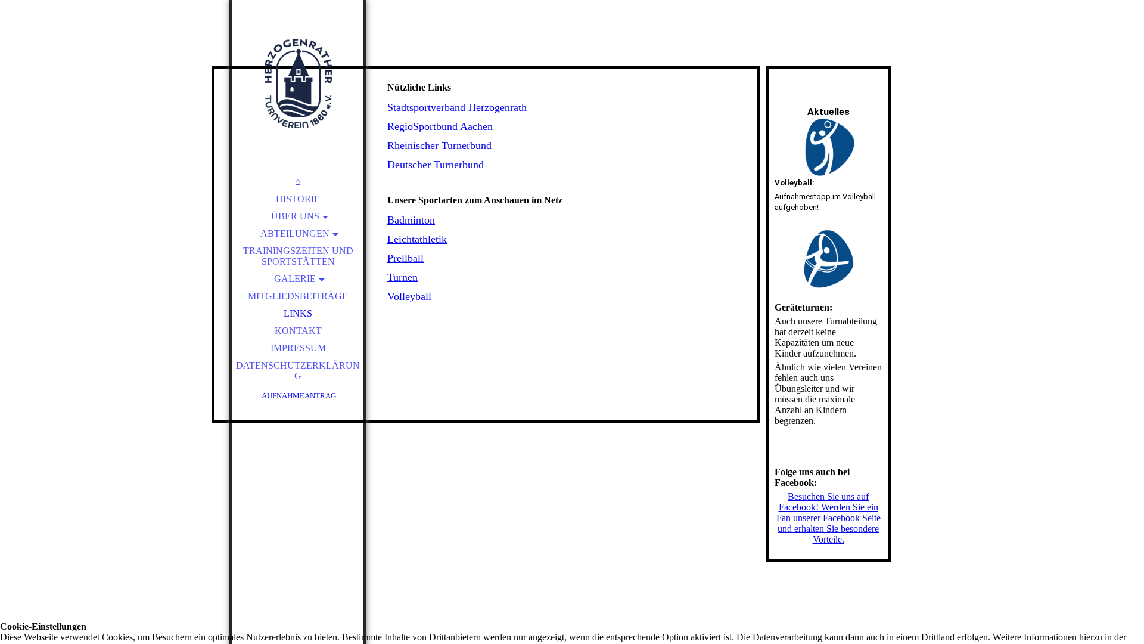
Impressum (298, 348)
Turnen (402, 277)
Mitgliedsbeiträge (298, 296)
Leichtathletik (417, 239)
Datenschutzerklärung (298, 370)
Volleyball (409, 296)
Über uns (295, 216)
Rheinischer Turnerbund (439, 145)
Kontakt (298, 331)
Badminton (411, 220)
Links (298, 313)
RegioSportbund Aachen (440, 126)
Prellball (405, 258)
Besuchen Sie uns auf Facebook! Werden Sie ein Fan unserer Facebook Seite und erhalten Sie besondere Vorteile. (828, 517)
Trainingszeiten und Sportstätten (298, 256)
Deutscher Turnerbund (435, 165)
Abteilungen (294, 233)
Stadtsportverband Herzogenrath (457, 107)
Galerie (295, 279)
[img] (297, 83)
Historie (298, 199)
